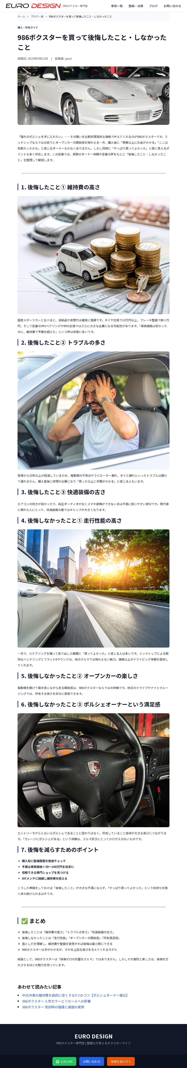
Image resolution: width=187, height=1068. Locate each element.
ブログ (153, 6)
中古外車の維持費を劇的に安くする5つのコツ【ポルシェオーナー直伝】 (75, 995)
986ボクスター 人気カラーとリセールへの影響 (56, 1001)
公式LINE (66, 1061)
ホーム (21, 16)
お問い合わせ (172, 6)
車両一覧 (117, 6)
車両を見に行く (121, 1061)
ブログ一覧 (37, 16)
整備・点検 (136, 6)
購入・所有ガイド (28, 27)
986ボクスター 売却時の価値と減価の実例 (53, 1006)
